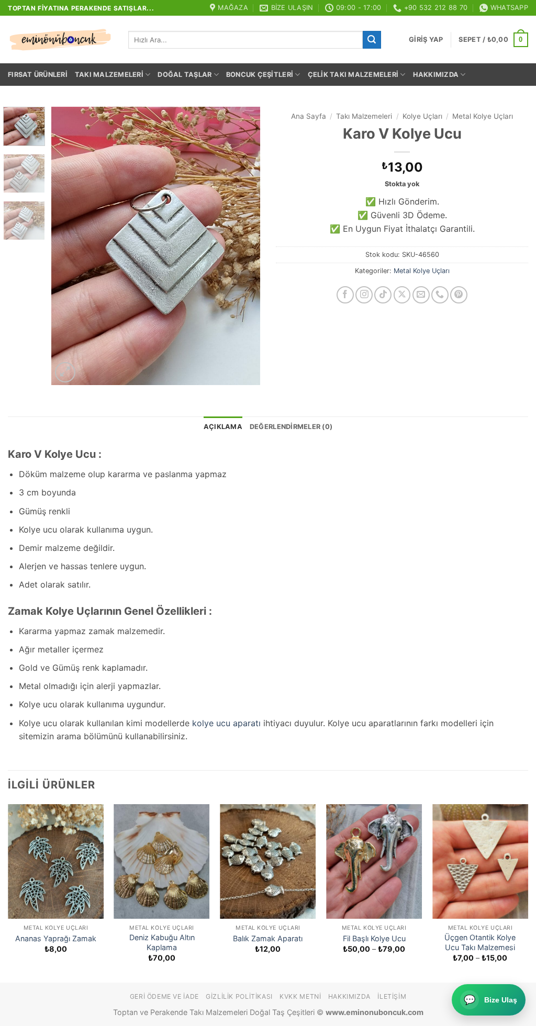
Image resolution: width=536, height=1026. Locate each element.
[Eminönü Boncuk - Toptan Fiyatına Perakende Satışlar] (60, 40)
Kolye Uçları (422, 116)
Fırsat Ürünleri (38, 74)
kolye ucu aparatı (226, 723)
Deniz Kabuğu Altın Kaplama (162, 942)
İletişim (391, 996)
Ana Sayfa (308, 116)
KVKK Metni (300, 996)
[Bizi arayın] (440, 294)
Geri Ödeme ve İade (164, 996)
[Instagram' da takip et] (364, 294)
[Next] (242, 246)
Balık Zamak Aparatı (268, 938)
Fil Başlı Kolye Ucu (374, 938)
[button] (426, 39)
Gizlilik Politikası (239, 996)
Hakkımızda (436, 74)
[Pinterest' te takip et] (458, 294)
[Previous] (69, 246)
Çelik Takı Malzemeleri (353, 74)
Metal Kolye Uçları (482, 116)
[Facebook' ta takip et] (345, 294)
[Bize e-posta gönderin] (421, 294)
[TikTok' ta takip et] (383, 294)
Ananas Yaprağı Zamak (55, 938)
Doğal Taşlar (184, 74)
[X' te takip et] (402, 294)
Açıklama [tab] (223, 427)
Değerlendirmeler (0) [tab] (291, 427)
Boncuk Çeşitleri (259, 74)
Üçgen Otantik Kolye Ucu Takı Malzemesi (480, 942)
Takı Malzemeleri (109, 74)
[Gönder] (372, 40)
